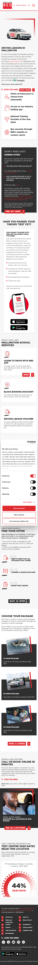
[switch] (33, 482)
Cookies (7, 924)
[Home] (7, 5)
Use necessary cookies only (19, 521)
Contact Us (8, 917)
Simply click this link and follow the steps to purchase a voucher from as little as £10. (18, 198)
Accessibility (27, 924)
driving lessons (15, 61)
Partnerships (9, 933)
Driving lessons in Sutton (21, 910)
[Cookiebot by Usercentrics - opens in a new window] (27, 442)
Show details (27, 502)
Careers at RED (27, 930)
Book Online (21, 5)
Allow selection (19, 515)
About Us (25, 917)
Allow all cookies (19, 508)
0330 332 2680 (11, 90)
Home (22, 908)
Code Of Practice (10, 930)
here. (17, 185)
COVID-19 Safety (27, 927)
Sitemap (7, 927)
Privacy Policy (27, 920)
